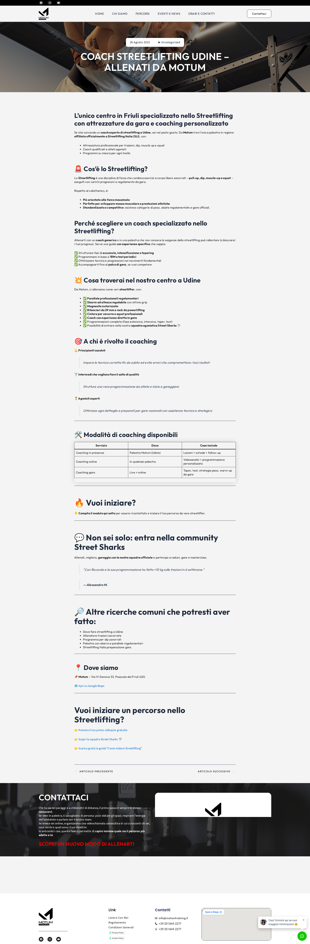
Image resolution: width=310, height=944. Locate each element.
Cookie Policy (118, 938)
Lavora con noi (118, 917)
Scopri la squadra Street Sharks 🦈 (100, 739)
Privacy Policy (118, 933)
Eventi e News (169, 13)
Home (99, 13)
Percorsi (143, 13)
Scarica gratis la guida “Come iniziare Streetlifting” (110, 748)
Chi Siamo (120, 13)
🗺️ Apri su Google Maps (89, 686)
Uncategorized (170, 42)
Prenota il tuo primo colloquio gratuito (102, 730)
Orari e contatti (201, 13)
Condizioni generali (121, 927)
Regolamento (117, 922)
